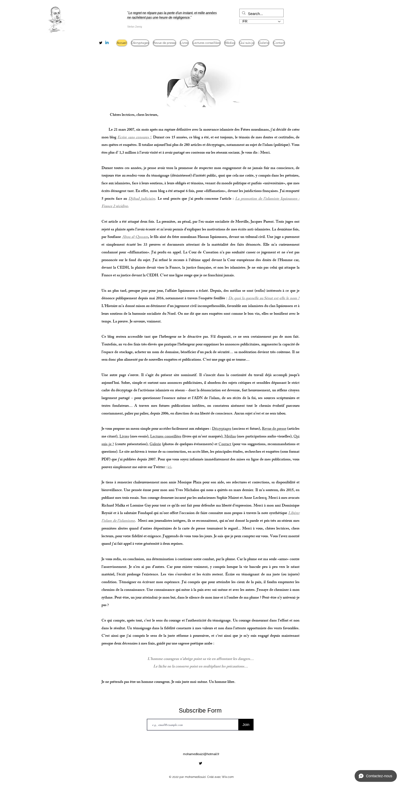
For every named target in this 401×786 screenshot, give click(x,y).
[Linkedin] (107, 43)
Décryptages (221, 429)
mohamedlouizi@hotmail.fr (201, 754)
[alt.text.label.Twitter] (101, 43)
